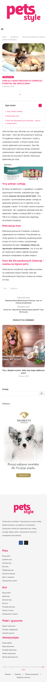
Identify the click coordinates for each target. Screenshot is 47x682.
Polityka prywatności (32, 674)
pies (5, 288)
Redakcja (18, 674)
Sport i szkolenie (8, 577)
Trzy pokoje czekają (14, 111)
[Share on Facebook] (22, 95)
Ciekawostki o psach (9, 580)
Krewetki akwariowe (9, 650)
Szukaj (5, 389)
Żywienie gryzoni (8, 633)
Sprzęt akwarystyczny (10, 657)
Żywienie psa (7, 559)
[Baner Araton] (23, 168)
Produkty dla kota (8, 607)
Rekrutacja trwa (13, 116)
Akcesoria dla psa (8, 573)
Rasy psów (6, 556)
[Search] (45, 29)
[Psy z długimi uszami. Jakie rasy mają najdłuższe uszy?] (23, 346)
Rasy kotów (6, 593)
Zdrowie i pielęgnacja (10, 629)
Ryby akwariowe (8, 646)
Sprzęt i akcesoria (8, 626)
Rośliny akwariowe (9, 653)
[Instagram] (26, 543)
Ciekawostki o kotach (9, 614)
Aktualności (14, 37)
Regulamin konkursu (23, 677)
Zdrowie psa (6, 563)
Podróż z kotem (8, 610)
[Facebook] (21, 543)
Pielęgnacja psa (8, 570)
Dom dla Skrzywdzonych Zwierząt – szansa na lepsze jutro (22, 122)
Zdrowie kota (7, 600)
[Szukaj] (41, 393)
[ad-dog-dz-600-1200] (23, 408)
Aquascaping (7, 643)
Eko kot (5, 603)
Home (4, 37)
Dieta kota (6, 596)
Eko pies (5, 566)
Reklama (8, 674)
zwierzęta (13, 288)
